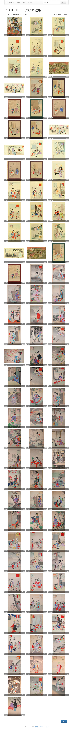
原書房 (45, 35)
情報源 (18, 2)
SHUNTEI (28, 35)
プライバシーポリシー (45, 727)
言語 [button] (31, 2)
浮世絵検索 (10, 2)
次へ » (64, 722)
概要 (24, 2)
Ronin (45, 282)
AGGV (23, 35)
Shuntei (5, 35)
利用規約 (37, 727)
